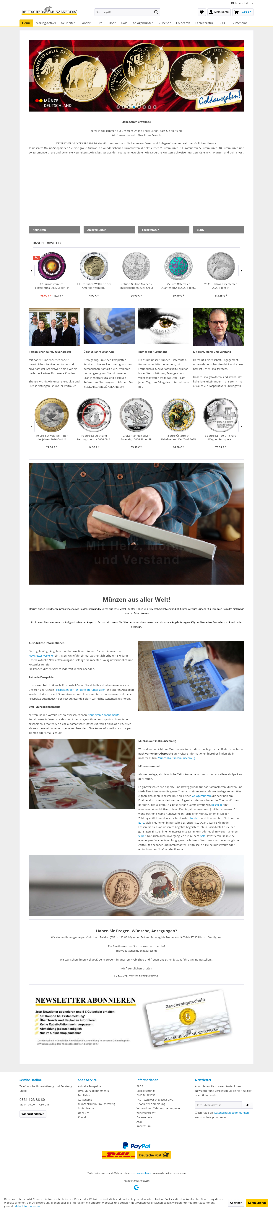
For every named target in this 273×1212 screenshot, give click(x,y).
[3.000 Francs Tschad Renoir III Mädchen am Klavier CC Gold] (178, 266)
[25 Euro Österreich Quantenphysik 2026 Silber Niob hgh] (94, 266)
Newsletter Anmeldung (150, 1104)
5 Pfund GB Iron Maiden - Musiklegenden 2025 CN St (51, 285)
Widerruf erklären (33, 1114)
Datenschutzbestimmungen (231, 1112)
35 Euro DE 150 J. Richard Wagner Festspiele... (136, 437)
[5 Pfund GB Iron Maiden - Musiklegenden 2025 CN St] (51, 266)
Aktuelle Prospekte (89, 1086)
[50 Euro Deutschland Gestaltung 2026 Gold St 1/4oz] (220, 415)
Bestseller (217, 805)
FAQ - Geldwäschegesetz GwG (154, 1099)
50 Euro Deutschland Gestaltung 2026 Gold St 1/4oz (221, 437)
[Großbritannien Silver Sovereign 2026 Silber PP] (51, 415)
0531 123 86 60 (32, 1099)
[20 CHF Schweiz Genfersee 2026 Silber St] (136, 266)
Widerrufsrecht (145, 1113)
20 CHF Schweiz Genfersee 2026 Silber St (136, 285)
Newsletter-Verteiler (41, 655)
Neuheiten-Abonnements (103, 715)
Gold (203, 836)
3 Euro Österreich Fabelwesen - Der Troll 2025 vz (94, 437)
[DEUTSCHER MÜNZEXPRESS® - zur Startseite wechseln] (49, 12)
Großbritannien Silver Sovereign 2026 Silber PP (51, 437)
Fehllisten (84, 1095)
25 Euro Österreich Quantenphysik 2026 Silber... (94, 285)
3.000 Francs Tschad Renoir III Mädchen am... (178, 285)
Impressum (143, 1126)
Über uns (84, 1113)
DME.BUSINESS (145, 1095)
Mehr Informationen (27, 1206)
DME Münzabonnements (93, 1090)
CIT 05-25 (136, 76)
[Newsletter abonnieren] (247, 1105)
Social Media (86, 1108)
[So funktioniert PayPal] (137, 1145)
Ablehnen (236, 1202)
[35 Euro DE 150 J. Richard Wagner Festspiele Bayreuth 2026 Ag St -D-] (178, 415)
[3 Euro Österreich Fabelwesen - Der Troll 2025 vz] (94, 415)
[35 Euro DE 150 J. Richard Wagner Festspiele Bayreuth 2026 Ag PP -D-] (136, 415)
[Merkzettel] (202, 12)
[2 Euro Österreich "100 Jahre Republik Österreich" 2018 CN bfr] (220, 266)
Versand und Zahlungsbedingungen (158, 1108)
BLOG (139, 1086)
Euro (141, 822)
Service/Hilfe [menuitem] (242, 3)
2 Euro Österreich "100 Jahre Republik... (220, 285)
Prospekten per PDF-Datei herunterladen (80, 689)
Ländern (195, 818)
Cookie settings (145, 1090)
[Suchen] (156, 12)
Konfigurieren (257, 1202)
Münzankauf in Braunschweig (176, 758)
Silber (142, 836)
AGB (139, 1121)
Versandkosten (144, 1173)
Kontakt (82, 1117)
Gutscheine (85, 1099)
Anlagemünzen (201, 796)
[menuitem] (127, 12)
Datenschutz (144, 1117)
